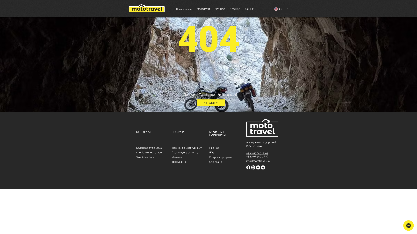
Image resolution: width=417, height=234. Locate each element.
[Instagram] (253, 167)
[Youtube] (258, 167)
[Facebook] (248, 167)
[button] (203, 9)
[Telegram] (263, 167)
